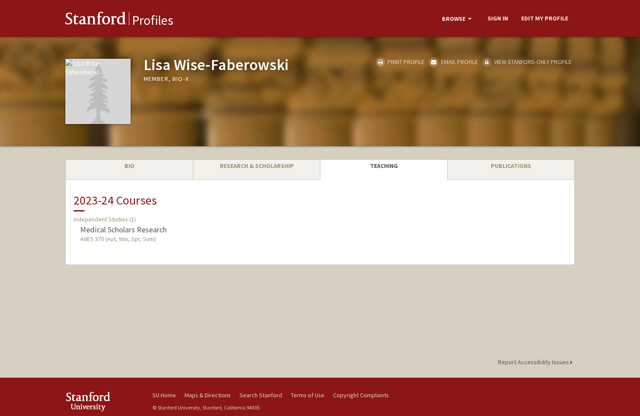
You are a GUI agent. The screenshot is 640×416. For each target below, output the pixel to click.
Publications (511, 166)
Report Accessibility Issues (534, 362)
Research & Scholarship (257, 166)
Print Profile (405, 62)
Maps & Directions (208, 395)
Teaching (384, 166)
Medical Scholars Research (123, 230)
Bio (130, 166)
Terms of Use (307, 395)
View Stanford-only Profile (532, 62)
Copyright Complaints (361, 395)
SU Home (164, 395)
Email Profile (459, 62)
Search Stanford (260, 395)
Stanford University (102, 401)
